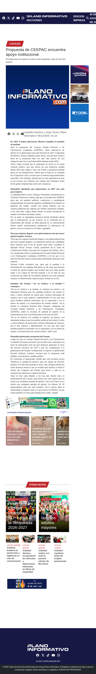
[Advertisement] (37, 462)
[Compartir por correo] (22, 134)
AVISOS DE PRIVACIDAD (70, 670)
